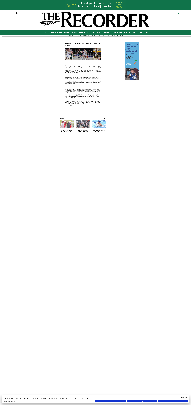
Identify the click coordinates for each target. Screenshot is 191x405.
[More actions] (100, 41)
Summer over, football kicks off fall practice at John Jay (83, 131)
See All (105, 118)
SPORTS (66, 108)
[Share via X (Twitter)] (67, 111)
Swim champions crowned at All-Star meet (99, 131)
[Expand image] (69, 54)
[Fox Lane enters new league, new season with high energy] (67, 124)
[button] (87, 35)
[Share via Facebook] (65, 111)
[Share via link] (69, 111)
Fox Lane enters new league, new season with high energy (66, 131)
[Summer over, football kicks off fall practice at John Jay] (83, 124)
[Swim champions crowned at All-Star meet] (99, 124)
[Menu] (17, 13)
